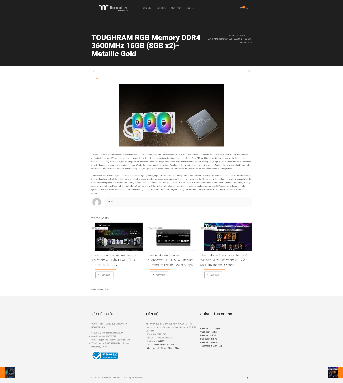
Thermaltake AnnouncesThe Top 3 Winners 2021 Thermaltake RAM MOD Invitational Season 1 (224, 260)
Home (231, 35)
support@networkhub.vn (163, 345)
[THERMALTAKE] (115, 8)
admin (111, 201)
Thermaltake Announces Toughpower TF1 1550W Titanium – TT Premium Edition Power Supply (171, 260)
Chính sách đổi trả (208, 335)
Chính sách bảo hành (209, 332)
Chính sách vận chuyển (210, 328)
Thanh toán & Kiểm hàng (211, 346)
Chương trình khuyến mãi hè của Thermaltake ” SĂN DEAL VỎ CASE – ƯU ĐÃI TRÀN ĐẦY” (116, 260)
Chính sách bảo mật (209, 342)
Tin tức (243, 35)
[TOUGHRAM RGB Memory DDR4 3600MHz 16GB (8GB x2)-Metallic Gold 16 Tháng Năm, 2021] (7, 372)
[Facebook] (247, 377)
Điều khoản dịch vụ (208, 339)
